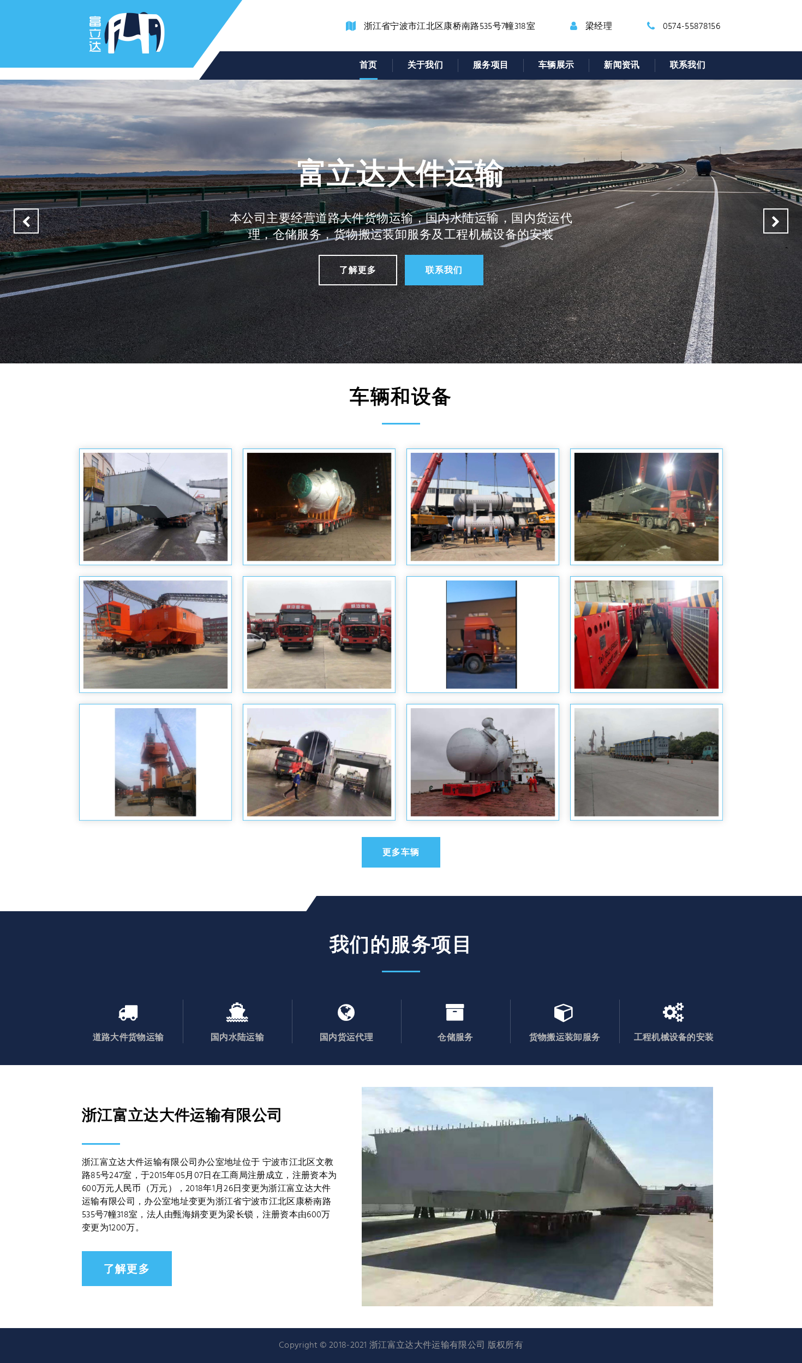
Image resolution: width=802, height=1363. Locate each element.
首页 (369, 65)
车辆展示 (556, 65)
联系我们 (687, 65)
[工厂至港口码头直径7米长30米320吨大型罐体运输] (319, 762)
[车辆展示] (482, 762)
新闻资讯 (621, 65)
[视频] (482, 634)
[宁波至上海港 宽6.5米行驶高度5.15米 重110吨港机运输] (155, 634)
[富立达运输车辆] (319, 634)
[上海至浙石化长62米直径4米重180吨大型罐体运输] (319, 507)
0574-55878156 (691, 27)
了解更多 (357, 269)
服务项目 (490, 65)
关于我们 (425, 65)
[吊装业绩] (155, 507)
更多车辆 (401, 852)
